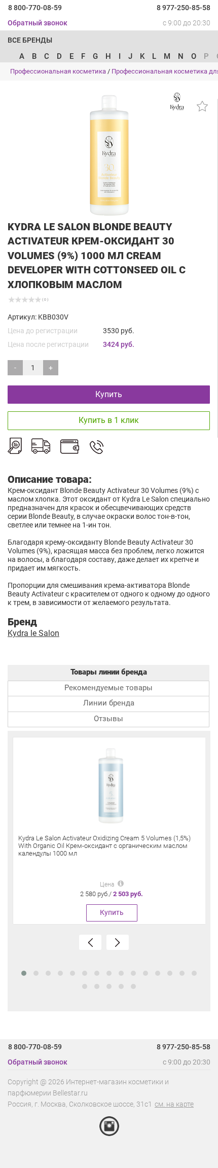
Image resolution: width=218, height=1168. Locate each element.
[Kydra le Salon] (177, 101)
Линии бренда (108, 702)
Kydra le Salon (33, 633)
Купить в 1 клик (109, 420)
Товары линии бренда (108, 672)
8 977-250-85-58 (183, 8)
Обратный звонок (37, 23)
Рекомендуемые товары (108, 687)
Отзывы (108, 718)
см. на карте (174, 1104)
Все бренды (30, 40)
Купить (108, 394)
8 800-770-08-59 (35, 8)
